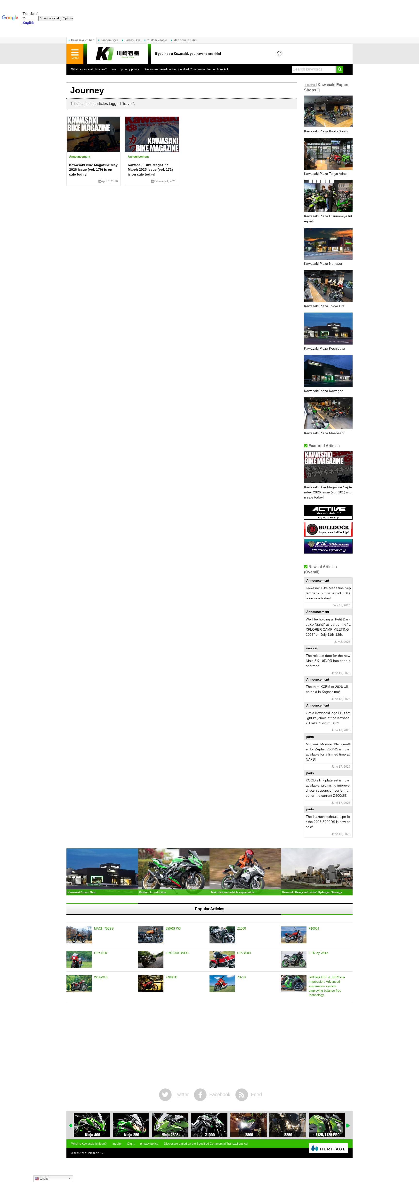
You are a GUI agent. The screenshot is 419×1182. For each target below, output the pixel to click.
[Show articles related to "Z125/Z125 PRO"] (327, 1125)
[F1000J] (293, 934)
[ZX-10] (222, 983)
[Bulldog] (328, 534)
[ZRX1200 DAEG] (150, 959)
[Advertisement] (209, 1045)
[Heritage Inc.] (328, 1148)
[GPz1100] (79, 959)
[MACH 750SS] (79, 934)
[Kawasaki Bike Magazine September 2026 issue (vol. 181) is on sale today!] (328, 467)
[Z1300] (222, 934)
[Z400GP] (150, 983)
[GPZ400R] (222, 959)
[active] (328, 517)
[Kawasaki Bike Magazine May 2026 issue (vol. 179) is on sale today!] (93, 134)
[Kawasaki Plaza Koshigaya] (328, 329)
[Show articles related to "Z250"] (287, 1125)
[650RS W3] (150, 934)
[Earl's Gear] (328, 551)
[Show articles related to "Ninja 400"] (92, 1125)
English (44, 1178)
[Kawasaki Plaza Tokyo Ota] (328, 286)
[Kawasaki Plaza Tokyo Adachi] (328, 154)
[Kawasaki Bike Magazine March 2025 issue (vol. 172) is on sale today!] (152, 134)
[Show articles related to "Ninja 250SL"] (170, 1125)
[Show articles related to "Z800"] (248, 1125)
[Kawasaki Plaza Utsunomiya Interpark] (328, 196)
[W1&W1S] (79, 983)
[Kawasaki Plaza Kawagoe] (328, 371)
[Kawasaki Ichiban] (117, 54)
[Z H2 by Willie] (293, 959)
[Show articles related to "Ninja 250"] (131, 1125)
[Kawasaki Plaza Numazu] (328, 244)
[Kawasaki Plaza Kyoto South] (328, 112)
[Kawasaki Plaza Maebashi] (328, 413)
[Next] (348, 1125)
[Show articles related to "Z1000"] (209, 1125)
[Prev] (71, 1125)
